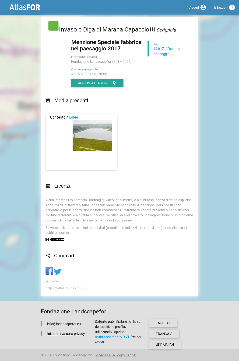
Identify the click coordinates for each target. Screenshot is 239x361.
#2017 (159, 48)
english (163, 323)
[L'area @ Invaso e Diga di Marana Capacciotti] (92, 149)
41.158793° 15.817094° (89, 74)
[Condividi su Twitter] (57, 273)
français (164, 334)
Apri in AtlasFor (93, 83)
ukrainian (165, 344)
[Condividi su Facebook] (50, 273)
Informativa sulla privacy (66, 333)
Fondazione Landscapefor (72, 355)
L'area (73, 117)
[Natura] (53, 29)
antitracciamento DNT (112, 337)
